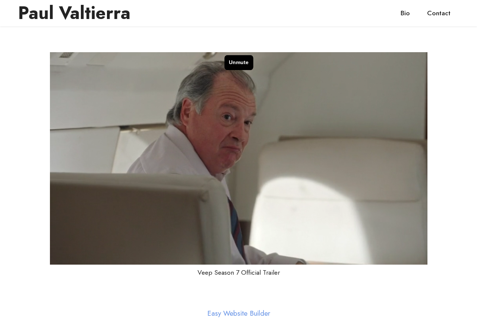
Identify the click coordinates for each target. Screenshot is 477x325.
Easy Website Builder (238, 313)
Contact (439, 13)
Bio (405, 13)
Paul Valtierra (74, 13)
